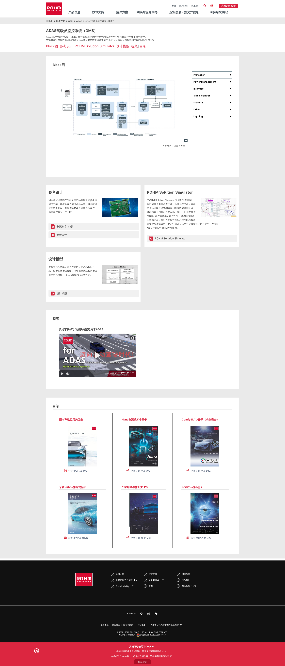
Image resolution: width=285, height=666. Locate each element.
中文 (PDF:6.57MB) (78, 538)
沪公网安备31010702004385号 (153, 635)
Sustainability (122, 586)
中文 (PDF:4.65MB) (141, 470)
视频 (134, 46)
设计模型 (122, 46)
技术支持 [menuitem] (98, 12)
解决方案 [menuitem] (122, 12)
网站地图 (141, 624)
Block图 (52, 46)
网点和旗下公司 (189, 586)
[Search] (205, 5)
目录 (143, 46)
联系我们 (195, 5)
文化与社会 (154, 580)
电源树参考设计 (65, 226)
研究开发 (153, 574)
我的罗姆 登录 (228, 5)
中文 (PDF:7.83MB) (78, 470)
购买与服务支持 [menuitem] (147, 12)
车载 (70, 21)
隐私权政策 (128, 624)
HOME (49, 21)
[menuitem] (217, 12)
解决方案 (60, 21)
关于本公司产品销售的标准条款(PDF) (167, 624)
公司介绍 (120, 574)
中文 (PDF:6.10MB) (201, 538)
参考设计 (66, 46)
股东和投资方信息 (124, 580)
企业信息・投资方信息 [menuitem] (184, 12)
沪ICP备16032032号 (127, 635)
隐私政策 (142, 662)
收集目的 (116, 624)
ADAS (79, 21)
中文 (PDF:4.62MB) (201, 470)
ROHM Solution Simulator (94, 46)
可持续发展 (217, 12)
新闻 (174, 5)
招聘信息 (183, 5)
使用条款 (105, 624)
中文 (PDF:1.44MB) (141, 537)
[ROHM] (54, 9)
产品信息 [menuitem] (74, 12)
